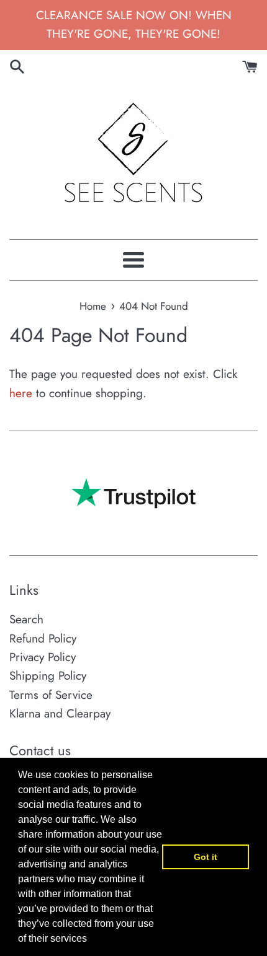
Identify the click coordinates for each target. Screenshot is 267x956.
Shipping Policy (47, 675)
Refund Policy (42, 638)
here (20, 393)
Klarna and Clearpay (60, 713)
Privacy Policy (42, 657)
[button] (91, 940)
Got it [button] (205, 857)
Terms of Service (51, 694)
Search (26, 619)
